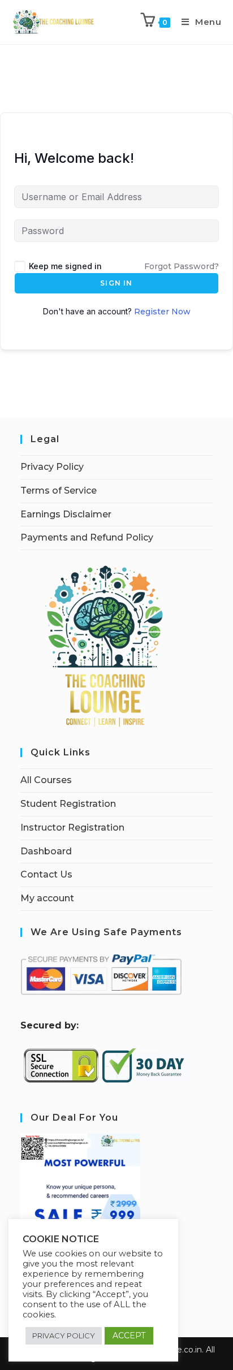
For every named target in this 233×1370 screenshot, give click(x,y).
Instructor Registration (72, 827)
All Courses (46, 780)
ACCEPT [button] (129, 1335)
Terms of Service (58, 490)
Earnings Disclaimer (65, 514)
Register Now (162, 311)
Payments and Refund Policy (86, 537)
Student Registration (68, 803)
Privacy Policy (52, 466)
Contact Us (46, 874)
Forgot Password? (181, 266)
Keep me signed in (65, 266)
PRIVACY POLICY (63, 1335)
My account (47, 898)
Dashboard (46, 851)
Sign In (116, 283)
